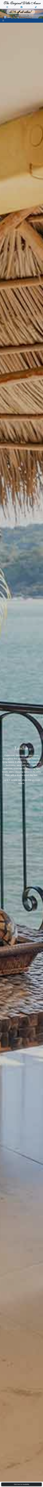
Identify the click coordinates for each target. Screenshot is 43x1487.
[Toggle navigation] (3, 20)
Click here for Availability (21, 1484)
